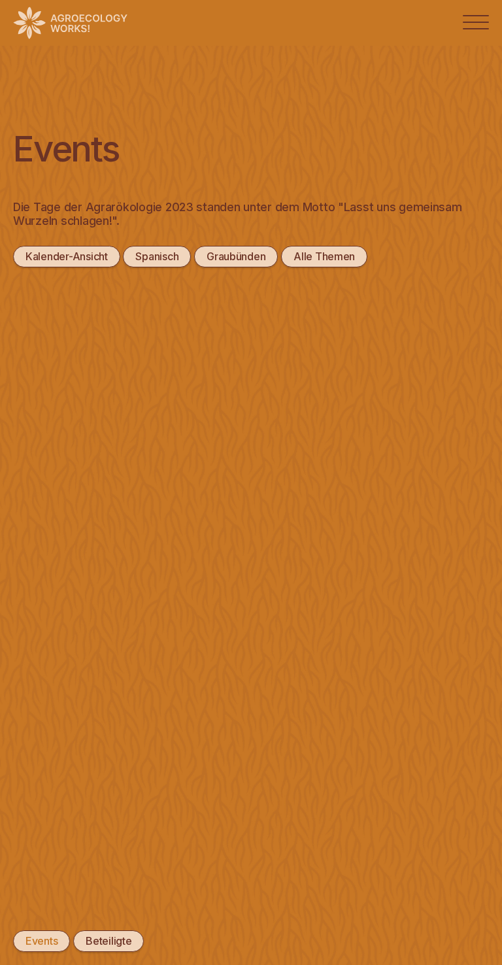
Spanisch (156, 256)
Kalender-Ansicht (66, 256)
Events (41, 940)
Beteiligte (108, 940)
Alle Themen (324, 256)
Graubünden (236, 256)
